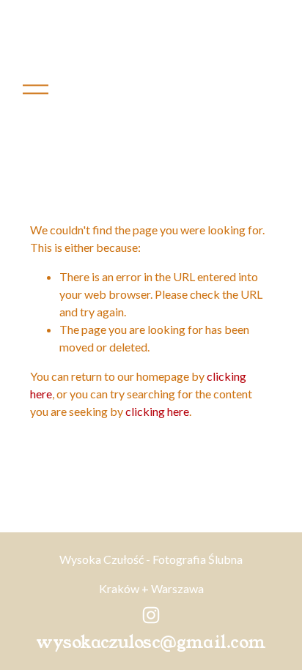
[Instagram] (151, 615)
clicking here (157, 411)
